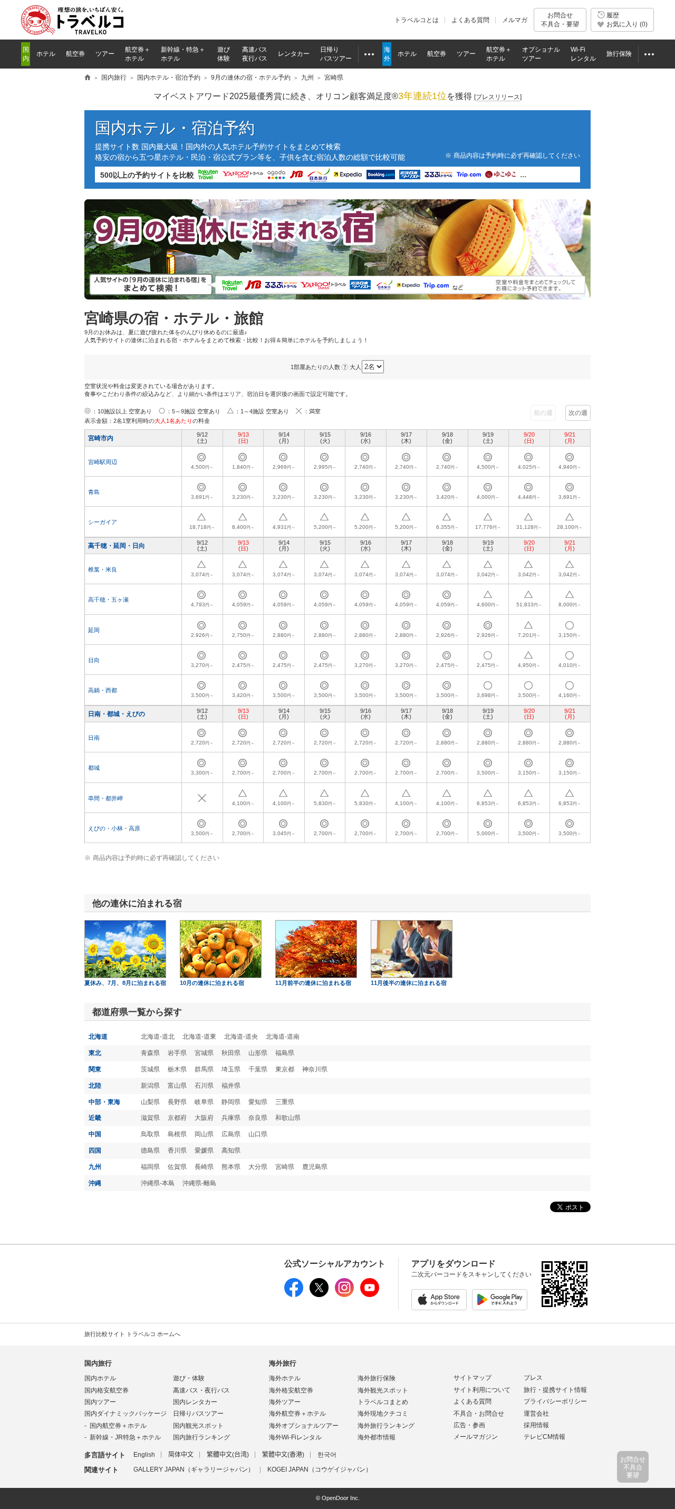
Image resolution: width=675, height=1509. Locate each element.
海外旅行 (282, 1363)
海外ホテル (285, 1378)
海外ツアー (285, 1402)
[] (498, 97)
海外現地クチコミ (383, 1413)
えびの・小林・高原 (114, 828)
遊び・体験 (189, 1378)
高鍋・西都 (102, 690)
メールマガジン (476, 1436)
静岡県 (230, 1102)
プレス (533, 1377)
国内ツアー (100, 1402)
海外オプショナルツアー (304, 1425)
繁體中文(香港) (283, 1454)
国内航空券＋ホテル (118, 1425)
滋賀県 (150, 1117)
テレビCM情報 (544, 1436)
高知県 (230, 1150)
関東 (95, 1069)
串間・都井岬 (105, 798)
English (144, 1454)
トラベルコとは (416, 20)
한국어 (326, 1454)
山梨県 (150, 1102)
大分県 (257, 1167)
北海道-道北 (158, 1036)
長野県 (177, 1102)
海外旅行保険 (377, 1378)
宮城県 (204, 1053)
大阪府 (204, 1117)
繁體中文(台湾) (228, 1454)
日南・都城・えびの (116, 714)
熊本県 (230, 1167)
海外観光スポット (383, 1390)
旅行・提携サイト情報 (555, 1390)
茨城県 (150, 1069)
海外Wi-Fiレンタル (295, 1437)
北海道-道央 (241, 1036)
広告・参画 (469, 1425)
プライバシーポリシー (555, 1401)
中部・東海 (104, 1102)
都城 (94, 768)
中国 (95, 1134)
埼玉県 (230, 1069)
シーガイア (102, 522)
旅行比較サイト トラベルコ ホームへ (132, 1334)
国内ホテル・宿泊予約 (175, 128)
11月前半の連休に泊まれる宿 (313, 983)
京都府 (177, 1117)
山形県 (257, 1053)
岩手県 (177, 1053)
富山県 (177, 1085)
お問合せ (560, 19)
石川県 (204, 1085)
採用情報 (536, 1425)
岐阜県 (204, 1102)
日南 (94, 737)
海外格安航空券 (291, 1390)
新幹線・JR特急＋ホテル (125, 1437)
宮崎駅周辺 (102, 462)
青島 (94, 492)
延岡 (94, 630)
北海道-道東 (199, 1036)
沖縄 (95, 1183)
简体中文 (181, 1454)
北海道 (98, 1036)
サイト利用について (482, 1390)
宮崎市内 (100, 438)
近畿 (95, 1117)
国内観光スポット (198, 1425)
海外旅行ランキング (386, 1425)
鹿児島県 (314, 1167)
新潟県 (150, 1085)
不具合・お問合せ (479, 1413)
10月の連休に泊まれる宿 (212, 983)
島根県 (177, 1134)
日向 (94, 660)
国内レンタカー (195, 1402)
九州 (95, 1167)
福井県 (230, 1085)
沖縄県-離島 (199, 1183)
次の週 (577, 413)
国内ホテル (100, 1378)
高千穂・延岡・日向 (116, 545)
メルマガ (514, 20)
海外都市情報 (377, 1437)
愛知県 (257, 1102)
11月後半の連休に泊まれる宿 (409, 983)
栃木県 (177, 1069)
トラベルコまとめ (383, 1402)
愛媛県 (204, 1150)
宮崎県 (284, 1167)
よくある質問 (470, 20)
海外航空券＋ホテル (297, 1413)
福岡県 (150, 1167)
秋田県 (230, 1053)
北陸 (95, 1085)
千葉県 (257, 1069)
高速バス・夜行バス (201, 1390)
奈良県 (257, 1117)
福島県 (284, 1053)
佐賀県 (177, 1167)
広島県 (230, 1134)
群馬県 (204, 1069)
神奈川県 (314, 1069)
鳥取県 (150, 1134)
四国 (95, 1150)
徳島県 (150, 1150)
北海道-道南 (283, 1036)
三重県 (284, 1102)
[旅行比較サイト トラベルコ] (87, 78)
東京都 (284, 1069)
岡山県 (204, 1134)
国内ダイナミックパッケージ (125, 1413)
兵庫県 (230, 1117)
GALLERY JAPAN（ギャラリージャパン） (193, 1469)
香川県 (177, 1150)
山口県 (257, 1134)
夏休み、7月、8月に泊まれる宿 (125, 983)
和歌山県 (288, 1117)
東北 (95, 1053)
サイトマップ (472, 1377)
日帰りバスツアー (198, 1413)
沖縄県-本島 (158, 1183)
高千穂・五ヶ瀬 (108, 599)
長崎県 (204, 1167)
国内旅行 (98, 1363)
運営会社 (536, 1413)
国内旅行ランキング (201, 1437)
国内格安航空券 (106, 1390)
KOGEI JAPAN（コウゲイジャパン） (319, 1469)
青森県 (150, 1053)
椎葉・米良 (102, 569)
